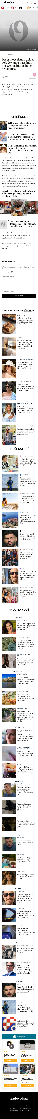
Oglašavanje (14, 1110)
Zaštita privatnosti (26, 1108)
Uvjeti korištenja (25, 1106)
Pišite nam (13, 1106)
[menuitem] (31, 2)
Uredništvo (13, 1108)
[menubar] (31, 2)
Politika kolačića (25, 1110)
